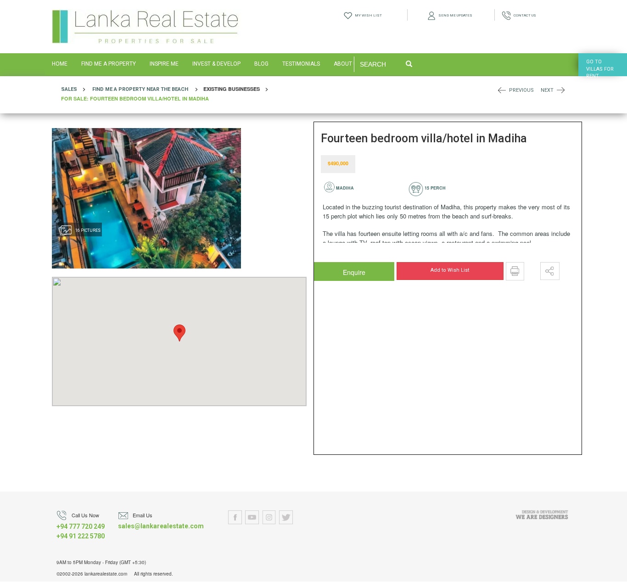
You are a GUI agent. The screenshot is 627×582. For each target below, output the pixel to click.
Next (547, 90)
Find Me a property (118, 89)
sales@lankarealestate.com (161, 526)
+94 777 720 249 (80, 526)
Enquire (335, 270)
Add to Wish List (450, 270)
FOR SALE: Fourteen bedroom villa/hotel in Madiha (135, 98)
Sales (69, 89)
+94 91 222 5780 (80, 536)
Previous (521, 90)
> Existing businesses (167, 93)
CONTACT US (523, 15)
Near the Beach (167, 89)
